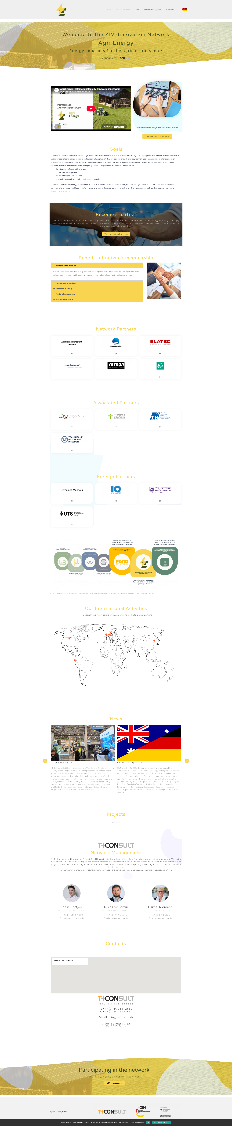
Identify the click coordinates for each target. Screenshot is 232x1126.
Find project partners (65, 294)
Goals (108, 9)
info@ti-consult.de (121, 1017)
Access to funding (64, 289)
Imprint (52, 1112)
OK (148, 1122)
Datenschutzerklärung (161, 1122)
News (137, 9)
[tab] (97, 265)
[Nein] (229, 1122)
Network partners (123, 9)
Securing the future (64, 299)
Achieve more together (66, 265)
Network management (153, 9)
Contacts (170, 9)
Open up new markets (66, 283)
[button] (185, 9)
